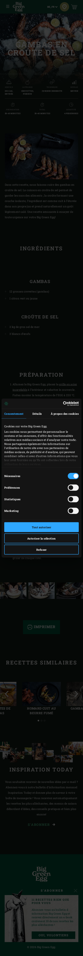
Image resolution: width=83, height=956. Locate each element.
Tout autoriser (41, 527)
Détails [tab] (37, 413)
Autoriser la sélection (41, 538)
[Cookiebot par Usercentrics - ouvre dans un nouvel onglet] (62, 403)
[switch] (73, 487)
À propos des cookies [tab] (65, 413)
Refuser (41, 549)
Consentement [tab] (14, 413)
